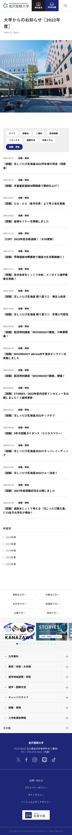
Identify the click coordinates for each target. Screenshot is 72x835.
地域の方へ (52, 613)
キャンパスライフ (18, 697)
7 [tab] (38, 644)
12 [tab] (55, 644)
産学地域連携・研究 (19, 677)
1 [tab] (17, 644)
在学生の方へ (19, 603)
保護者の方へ (52, 603)
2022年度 (11, 564)
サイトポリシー (36, 795)
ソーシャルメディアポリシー (36, 802)
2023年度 (11, 557)
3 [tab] (24, 644)
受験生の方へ (19, 594)
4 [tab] (27, 644)
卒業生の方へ (52, 594)
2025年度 (11, 544)
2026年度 (11, 537)
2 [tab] (20, 644)
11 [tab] (51, 644)
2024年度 (11, 550)
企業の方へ (19, 613)
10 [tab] (48, 644)
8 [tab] (41, 644)
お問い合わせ (36, 780)
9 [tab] (45, 644)
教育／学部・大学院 (19, 667)
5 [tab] (31, 644)
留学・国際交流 (17, 687)
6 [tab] (34, 644)
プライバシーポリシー (36, 787)
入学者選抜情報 (17, 718)
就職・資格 (14, 707)
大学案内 (13, 656)
